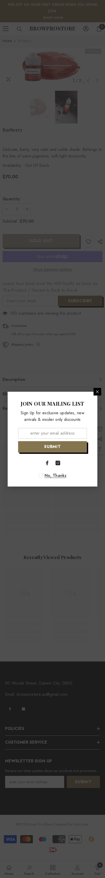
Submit (52, 447)
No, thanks (55, 475)
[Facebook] (47, 463)
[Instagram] (57, 463)
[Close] (97, 392)
